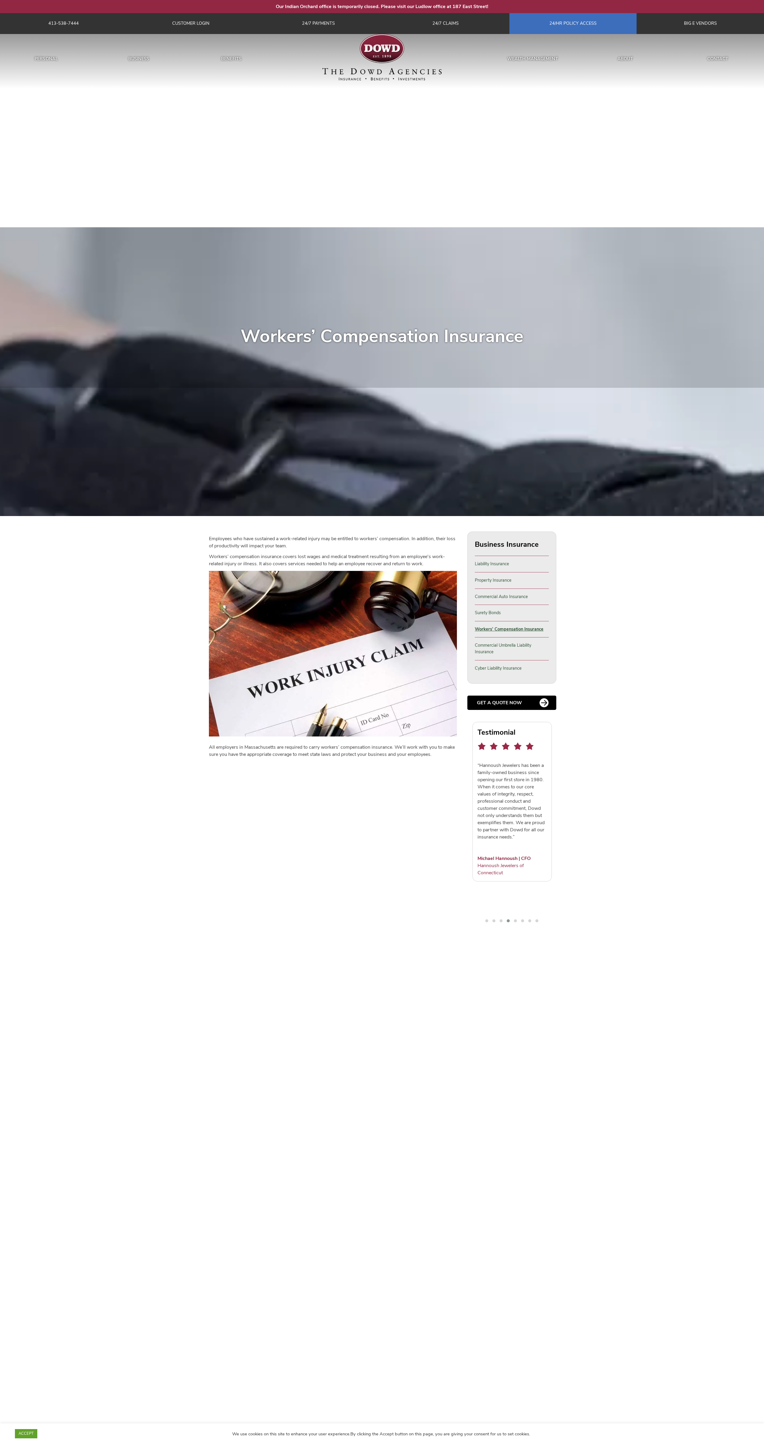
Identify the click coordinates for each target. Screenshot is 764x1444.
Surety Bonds (488, 613)
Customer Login (191, 23)
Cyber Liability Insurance (498, 668)
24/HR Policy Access (573, 23)
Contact (717, 59)
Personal (46, 59)
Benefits (231, 59)
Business (139, 59)
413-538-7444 (63, 23)
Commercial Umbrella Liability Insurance (503, 648)
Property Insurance (493, 580)
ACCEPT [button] (26, 1433)
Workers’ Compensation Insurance (509, 629)
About (625, 59)
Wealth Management (532, 59)
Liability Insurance (492, 564)
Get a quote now (499, 702)
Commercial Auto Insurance (501, 597)
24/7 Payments (318, 23)
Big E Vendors (700, 23)
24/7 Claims (445, 23)
